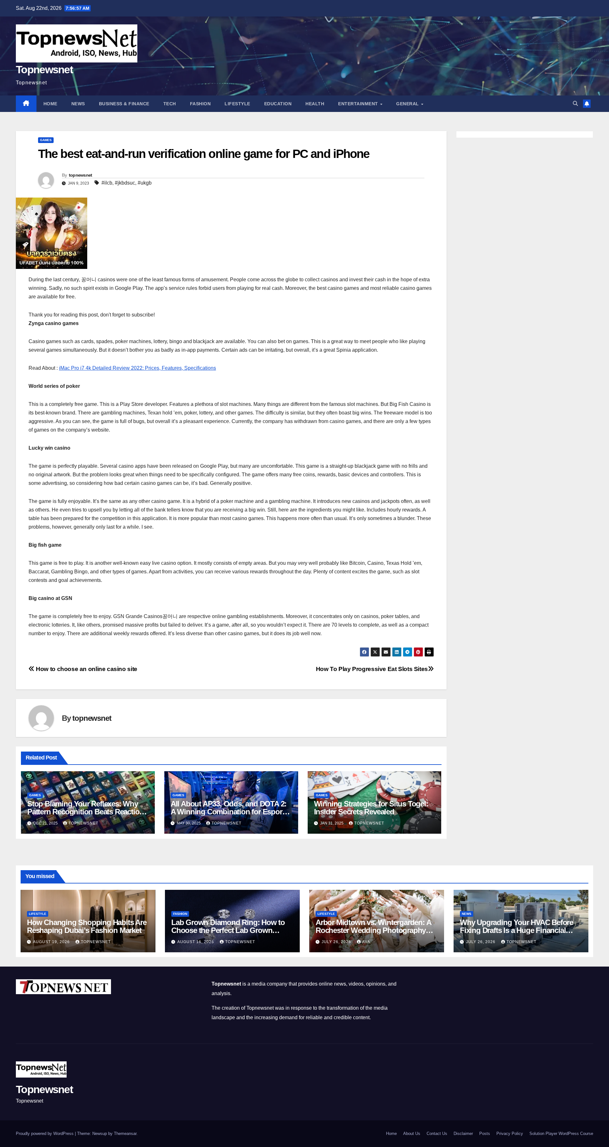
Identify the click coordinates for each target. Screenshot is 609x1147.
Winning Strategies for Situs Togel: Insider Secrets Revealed (371, 807)
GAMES (46, 140)
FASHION (200, 103)
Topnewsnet (44, 69)
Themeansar (125, 1133)
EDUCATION (278, 103)
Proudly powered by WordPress (45, 1133)
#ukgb (145, 183)
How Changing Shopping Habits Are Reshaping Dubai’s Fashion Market (87, 926)
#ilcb (107, 183)
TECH (169, 103)
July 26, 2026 (337, 942)
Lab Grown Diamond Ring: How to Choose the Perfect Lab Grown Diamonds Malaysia (228, 930)
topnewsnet (80, 175)
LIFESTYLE (237, 103)
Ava (366, 942)
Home (50, 103)
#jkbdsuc (125, 183)
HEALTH (314, 103)
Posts (484, 1133)
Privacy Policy (509, 1133)
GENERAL (408, 103)
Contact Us (437, 1133)
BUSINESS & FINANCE (124, 103)
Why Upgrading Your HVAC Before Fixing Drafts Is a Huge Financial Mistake (516, 930)
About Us (411, 1133)
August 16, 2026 (196, 942)
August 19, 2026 (52, 942)
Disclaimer (463, 1133)
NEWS (78, 103)
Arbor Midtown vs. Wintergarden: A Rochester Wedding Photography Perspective (373, 930)
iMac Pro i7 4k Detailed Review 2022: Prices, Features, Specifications (137, 368)
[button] (575, 103)
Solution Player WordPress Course (561, 1133)
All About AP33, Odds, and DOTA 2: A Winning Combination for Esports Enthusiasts (229, 811)
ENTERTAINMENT (358, 103)
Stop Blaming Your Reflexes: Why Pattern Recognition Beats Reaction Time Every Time (85, 811)
